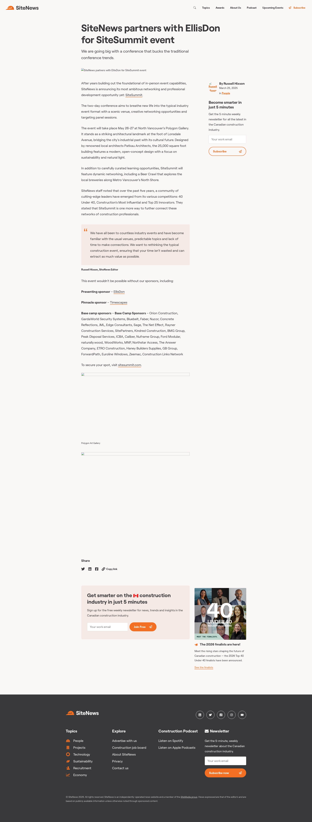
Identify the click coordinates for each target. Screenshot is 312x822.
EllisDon (119, 292)
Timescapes (118, 302)
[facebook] (96, 569)
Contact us (120, 768)
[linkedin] (90, 569)
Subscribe (299, 7)
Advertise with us (124, 741)
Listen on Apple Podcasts (176, 747)
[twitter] (83, 569)
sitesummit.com (129, 365)
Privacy (117, 761)
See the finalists (204, 667)
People (226, 93)
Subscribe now (219, 773)
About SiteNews (124, 754)
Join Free (140, 627)
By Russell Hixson (232, 83)
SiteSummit (133, 95)
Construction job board (129, 747)
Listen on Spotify (170, 741)
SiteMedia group (189, 796)
